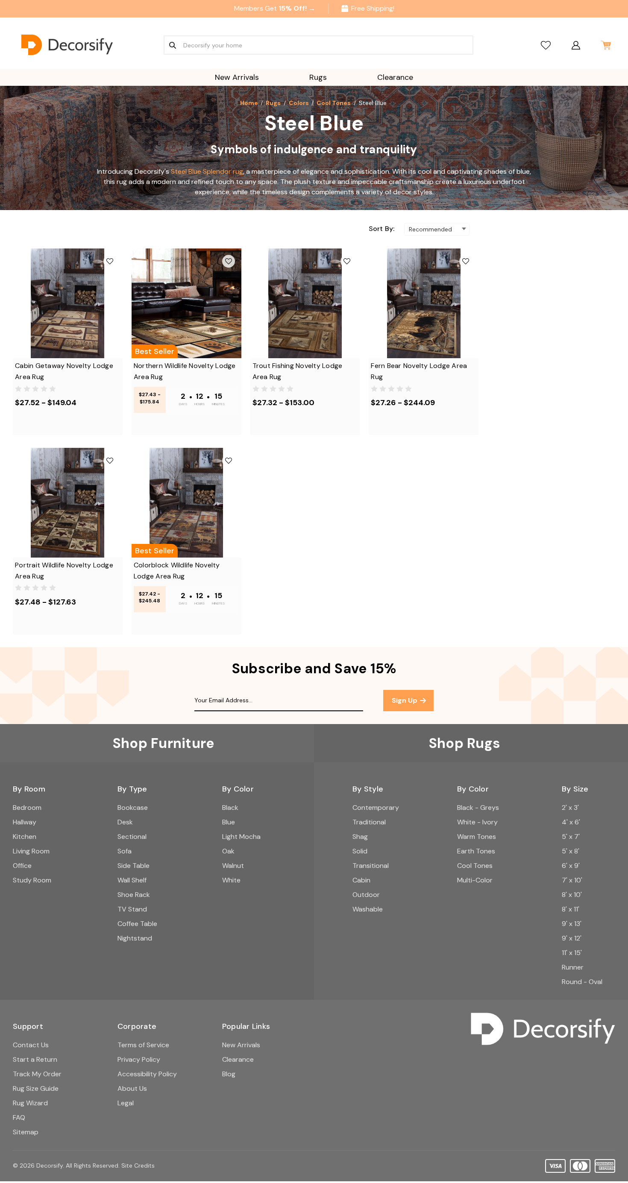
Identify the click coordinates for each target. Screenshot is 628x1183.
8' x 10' (572, 894)
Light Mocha (241, 836)
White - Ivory (477, 822)
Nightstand (134, 938)
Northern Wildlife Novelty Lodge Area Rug (185, 371)
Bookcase (132, 807)
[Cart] (605, 45)
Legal (125, 1102)
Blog (228, 1073)
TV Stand (132, 909)
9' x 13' (571, 923)
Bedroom (27, 807)
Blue (228, 822)
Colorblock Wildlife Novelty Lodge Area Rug (177, 571)
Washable (367, 909)
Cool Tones (475, 865)
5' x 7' (571, 836)
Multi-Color (475, 880)
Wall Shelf (132, 880)
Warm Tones (476, 836)
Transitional (370, 865)
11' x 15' (572, 952)
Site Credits (138, 1165)
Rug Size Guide (36, 1088)
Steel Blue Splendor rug (207, 171)
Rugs (318, 77)
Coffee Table (137, 923)
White (231, 880)
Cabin (361, 880)
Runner (573, 967)
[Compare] (545, 45)
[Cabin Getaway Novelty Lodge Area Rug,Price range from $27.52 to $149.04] (68, 303)
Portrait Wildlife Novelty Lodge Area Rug (64, 571)
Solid (359, 851)
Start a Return (35, 1059)
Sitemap (25, 1132)
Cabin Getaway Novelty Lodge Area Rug (64, 371)
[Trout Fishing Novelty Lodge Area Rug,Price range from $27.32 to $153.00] (305, 303)
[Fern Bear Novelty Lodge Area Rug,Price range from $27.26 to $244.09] (423, 303)
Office (22, 865)
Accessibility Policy (147, 1073)
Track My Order (37, 1073)
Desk (125, 822)
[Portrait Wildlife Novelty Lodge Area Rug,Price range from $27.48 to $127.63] (68, 503)
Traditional (369, 822)
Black (230, 807)
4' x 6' (571, 822)
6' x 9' (571, 865)
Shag (360, 836)
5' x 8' (570, 851)
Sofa (124, 851)
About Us (132, 1088)
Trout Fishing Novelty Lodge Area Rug (297, 371)
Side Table (133, 865)
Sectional (132, 836)
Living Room (31, 851)
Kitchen (24, 836)
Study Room (32, 880)
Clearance (395, 77)
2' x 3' (570, 807)
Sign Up (405, 700)
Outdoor (366, 894)
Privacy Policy (138, 1059)
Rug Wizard (30, 1102)
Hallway (24, 822)
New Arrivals (237, 77)
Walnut (233, 865)
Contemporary (375, 807)
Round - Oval (582, 981)
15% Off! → (297, 8)
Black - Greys (478, 807)
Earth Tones (476, 851)
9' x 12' (571, 938)
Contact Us (31, 1044)
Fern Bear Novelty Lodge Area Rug (419, 371)
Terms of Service (143, 1044)
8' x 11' (570, 909)
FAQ (19, 1117)
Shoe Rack (133, 894)
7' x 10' (572, 880)
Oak (228, 851)
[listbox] (437, 229)
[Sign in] (575, 45)
